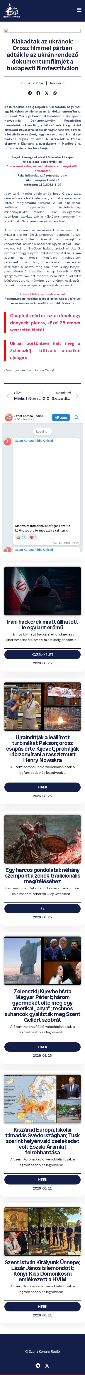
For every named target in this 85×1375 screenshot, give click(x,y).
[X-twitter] (47, 1365)
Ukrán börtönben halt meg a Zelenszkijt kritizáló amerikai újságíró (45, 350)
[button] (29, 93)
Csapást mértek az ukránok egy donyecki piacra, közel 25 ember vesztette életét (45, 323)
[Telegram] (38, 1365)
